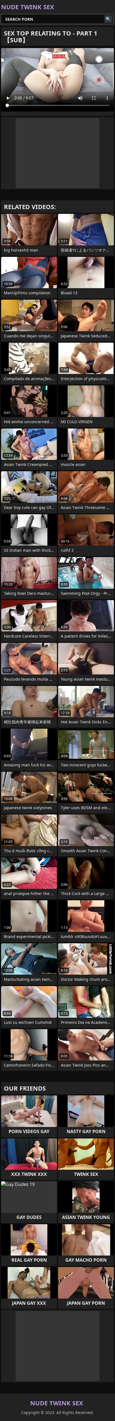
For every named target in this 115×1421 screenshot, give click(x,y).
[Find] (108, 19)
